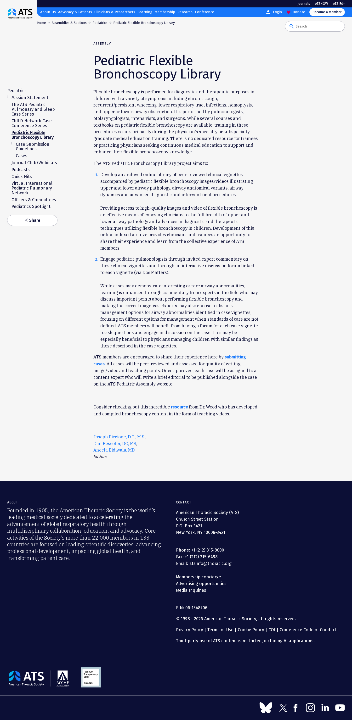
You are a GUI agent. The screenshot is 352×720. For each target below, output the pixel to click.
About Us (48, 12)
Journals (303, 4)
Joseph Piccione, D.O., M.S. (119, 437)
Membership (165, 12)
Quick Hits (21, 176)
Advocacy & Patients (75, 12)
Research (185, 12)
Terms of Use (220, 629)
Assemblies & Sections (69, 23)
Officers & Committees (33, 199)
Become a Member (327, 12)
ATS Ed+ (339, 4)
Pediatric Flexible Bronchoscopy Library (32, 135)
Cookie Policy (251, 629)
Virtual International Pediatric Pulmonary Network (31, 188)
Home (41, 23)
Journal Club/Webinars (34, 162)
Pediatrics (100, 23)
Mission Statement (29, 97)
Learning (144, 12)
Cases (21, 155)
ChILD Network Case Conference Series (31, 123)
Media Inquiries (191, 590)
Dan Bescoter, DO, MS (114, 443)
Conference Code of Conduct (307, 629)
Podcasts (20, 169)
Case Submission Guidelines (32, 146)
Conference (204, 12)
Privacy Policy (189, 629)
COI (271, 629)
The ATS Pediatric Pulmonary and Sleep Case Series (33, 109)
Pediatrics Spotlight (31, 206)
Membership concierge (198, 577)
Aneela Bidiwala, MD (114, 450)
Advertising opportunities (201, 583)
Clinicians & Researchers (114, 12)
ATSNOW (321, 4)
